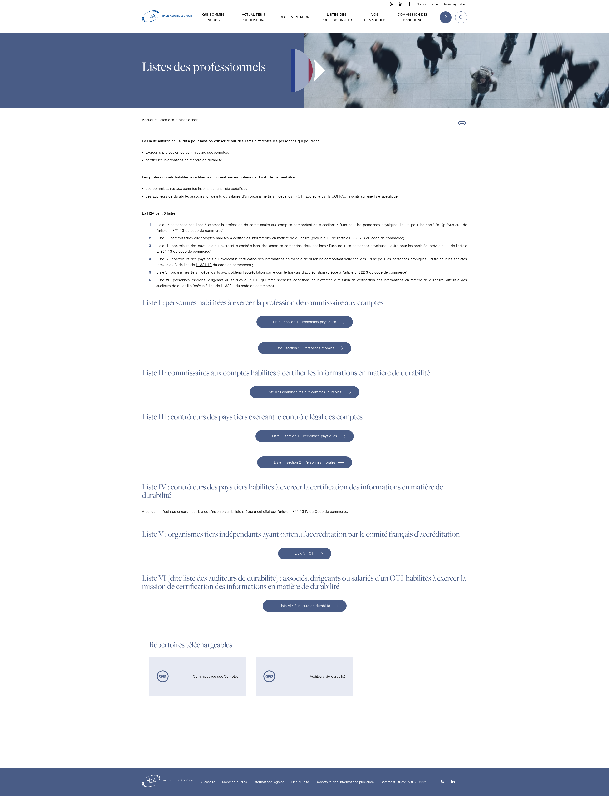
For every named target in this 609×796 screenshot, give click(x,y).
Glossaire (208, 782)
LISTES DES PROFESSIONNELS (336, 17)
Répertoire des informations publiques (345, 782)
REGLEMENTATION (294, 17)
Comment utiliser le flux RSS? (403, 782)
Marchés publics (234, 782)
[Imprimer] (462, 123)
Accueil (147, 120)
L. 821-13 (176, 230)
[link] (197, 677)
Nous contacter (427, 4)
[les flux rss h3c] (391, 4)
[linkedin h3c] (401, 4)
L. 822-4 (228, 285)
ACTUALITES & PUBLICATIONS (253, 17)
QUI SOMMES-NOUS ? (214, 17)
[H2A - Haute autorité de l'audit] (167, 16)
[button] (459, 17)
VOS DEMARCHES (374, 17)
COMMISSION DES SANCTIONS (413, 17)
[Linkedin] (453, 782)
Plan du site (300, 782)
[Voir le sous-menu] (230, 14)
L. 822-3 (361, 272)
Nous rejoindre (454, 4)
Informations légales (269, 782)
